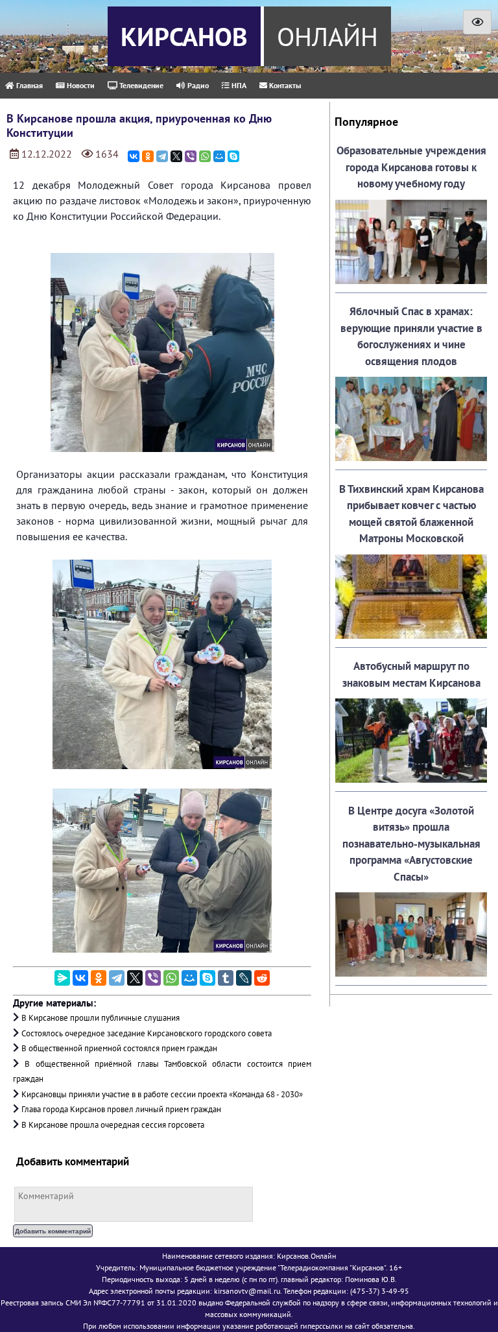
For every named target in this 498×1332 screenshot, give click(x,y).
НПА (238, 85)
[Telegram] (162, 156)
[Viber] (190, 156)
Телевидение (140, 85)
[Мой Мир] (219, 156)
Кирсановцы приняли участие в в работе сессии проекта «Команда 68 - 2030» (162, 1094)
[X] (176, 156)
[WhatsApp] (205, 156)
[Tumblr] (225, 978)
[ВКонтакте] (133, 156)
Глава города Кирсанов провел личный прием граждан (121, 1109)
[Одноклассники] (148, 156)
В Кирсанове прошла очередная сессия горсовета (112, 1124)
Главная (28, 85)
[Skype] (233, 156)
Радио (197, 85)
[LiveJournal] (244, 978)
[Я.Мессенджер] (62, 978)
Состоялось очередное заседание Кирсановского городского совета (146, 1033)
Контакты (284, 85)
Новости (80, 85)
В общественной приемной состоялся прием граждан (119, 1048)
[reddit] (262, 978)
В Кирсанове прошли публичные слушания (100, 1017)
